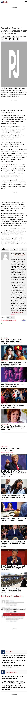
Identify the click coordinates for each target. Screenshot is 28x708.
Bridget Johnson (5, 36)
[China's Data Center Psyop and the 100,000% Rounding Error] (14, 557)
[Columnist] (5, 256)
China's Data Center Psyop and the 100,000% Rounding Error (13, 567)
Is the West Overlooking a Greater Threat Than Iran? (11, 590)
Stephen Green (5, 569)
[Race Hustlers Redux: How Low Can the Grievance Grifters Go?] (14, 486)
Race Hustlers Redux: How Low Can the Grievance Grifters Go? (13, 496)
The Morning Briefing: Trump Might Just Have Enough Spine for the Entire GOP (14, 472)
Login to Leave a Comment (14, 614)
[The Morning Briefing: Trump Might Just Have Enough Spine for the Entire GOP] (14, 462)
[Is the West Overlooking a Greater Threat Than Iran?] (14, 580)
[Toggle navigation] (25, 1)
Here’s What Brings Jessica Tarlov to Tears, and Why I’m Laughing (13, 519)
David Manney (4, 546)
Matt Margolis (5, 522)
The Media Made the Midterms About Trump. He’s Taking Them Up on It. (13, 543)
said (11, 121)
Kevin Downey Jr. (5, 499)
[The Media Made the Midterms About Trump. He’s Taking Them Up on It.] (14, 532)
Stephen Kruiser (5, 476)
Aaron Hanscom (5, 592)
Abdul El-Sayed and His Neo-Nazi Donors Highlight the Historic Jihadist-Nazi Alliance (13, 687)
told (7, 165)
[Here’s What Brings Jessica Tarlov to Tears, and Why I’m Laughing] (14, 509)
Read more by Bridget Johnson (17, 313)
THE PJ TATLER (11, 317)
